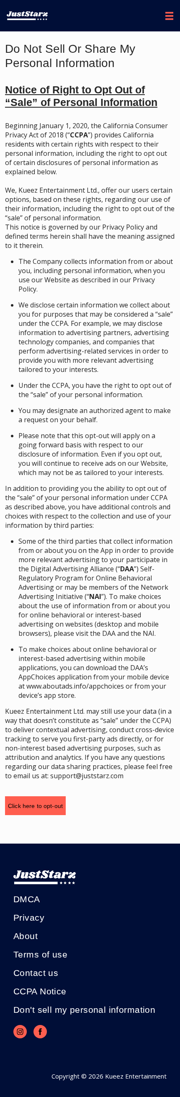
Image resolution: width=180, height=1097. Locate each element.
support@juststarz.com (86, 775)
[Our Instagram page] (20, 1031)
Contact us (35, 973)
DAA (109, 633)
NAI (148, 633)
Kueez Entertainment (136, 1076)
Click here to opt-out (35, 806)
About (25, 936)
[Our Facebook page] (40, 1031)
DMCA (26, 899)
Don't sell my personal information (84, 1009)
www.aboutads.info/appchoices (75, 686)
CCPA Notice (40, 991)
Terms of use (40, 954)
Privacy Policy (123, 227)
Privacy (28, 917)
